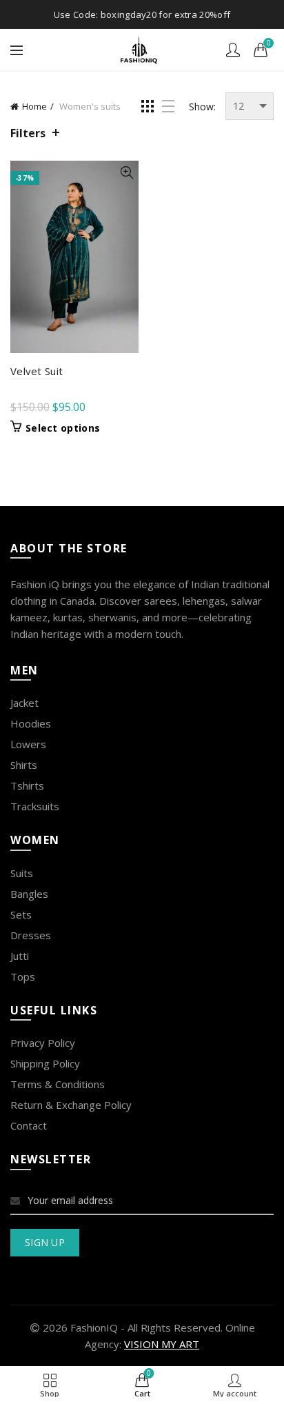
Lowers (28, 744)
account (233, 49)
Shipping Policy (45, 1063)
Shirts (23, 765)
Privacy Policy (42, 1043)
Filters (27, 133)
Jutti (19, 956)
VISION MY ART (161, 1344)
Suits (21, 873)
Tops (22, 976)
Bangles (29, 894)
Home (34, 106)
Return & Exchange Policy (71, 1105)
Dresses (30, 935)
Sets (21, 914)
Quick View (126, 173)
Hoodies (30, 723)
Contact (28, 1125)
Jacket (24, 703)
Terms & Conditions (57, 1084)
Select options (63, 428)
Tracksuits (34, 806)
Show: (202, 106)
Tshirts (27, 785)
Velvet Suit (36, 371)
